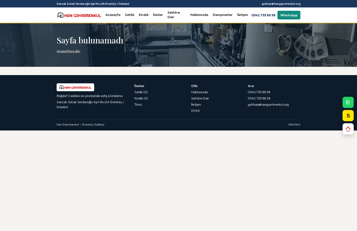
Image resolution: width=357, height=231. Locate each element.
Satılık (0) (141, 92)
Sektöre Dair (174, 15)
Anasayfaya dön (68, 51)
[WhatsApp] (348, 102)
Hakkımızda (199, 15)
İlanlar (158, 15)
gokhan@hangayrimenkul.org (281, 4)
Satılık (129, 15)
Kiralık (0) (141, 98)
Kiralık (144, 15)
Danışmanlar (223, 15)
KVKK (195, 111)
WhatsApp (289, 15)
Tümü (138, 104)
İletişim (242, 15)
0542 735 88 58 (263, 15)
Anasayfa (112, 15)
